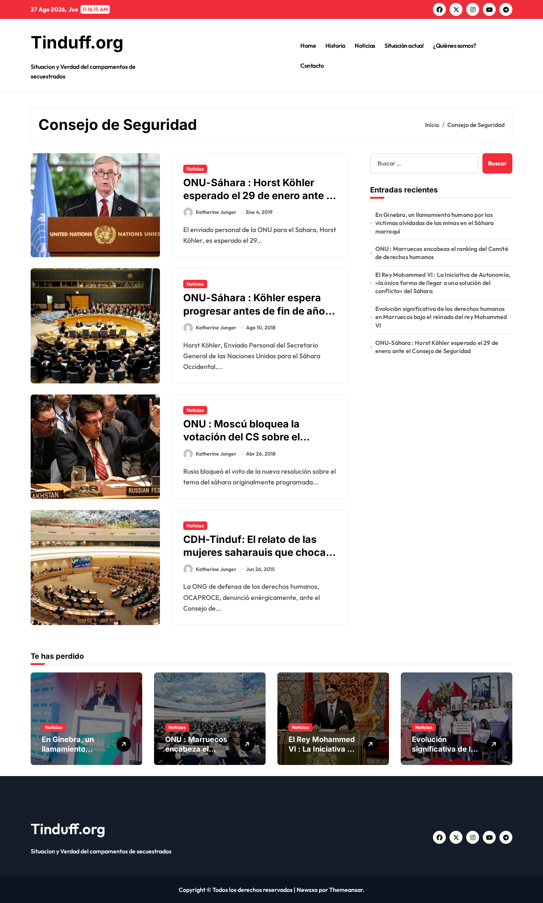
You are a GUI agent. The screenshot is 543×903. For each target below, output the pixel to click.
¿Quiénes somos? (454, 45)
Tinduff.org (77, 42)
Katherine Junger (216, 212)
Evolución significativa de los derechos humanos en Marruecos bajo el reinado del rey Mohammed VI (441, 317)
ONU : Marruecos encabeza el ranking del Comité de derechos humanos (441, 253)
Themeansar (346, 889)
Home (308, 45)
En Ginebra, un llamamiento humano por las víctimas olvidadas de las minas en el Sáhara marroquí (434, 223)
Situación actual (404, 45)
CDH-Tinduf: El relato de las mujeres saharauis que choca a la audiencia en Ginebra (258, 552)
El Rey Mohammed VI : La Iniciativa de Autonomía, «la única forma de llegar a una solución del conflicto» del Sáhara (442, 283)
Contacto (312, 65)
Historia (335, 45)
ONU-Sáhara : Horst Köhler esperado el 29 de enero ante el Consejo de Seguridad (259, 196)
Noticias (365, 45)
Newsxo (307, 889)
